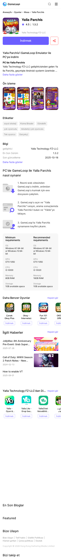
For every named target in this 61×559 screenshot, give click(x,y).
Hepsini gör (52, 298)
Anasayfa (7, 12)
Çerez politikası (26, 540)
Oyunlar (18, 12)
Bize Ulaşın (8, 537)
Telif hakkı (20, 537)
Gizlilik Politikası (35, 537)
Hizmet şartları (9, 540)
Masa (26, 12)
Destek (39, 540)
